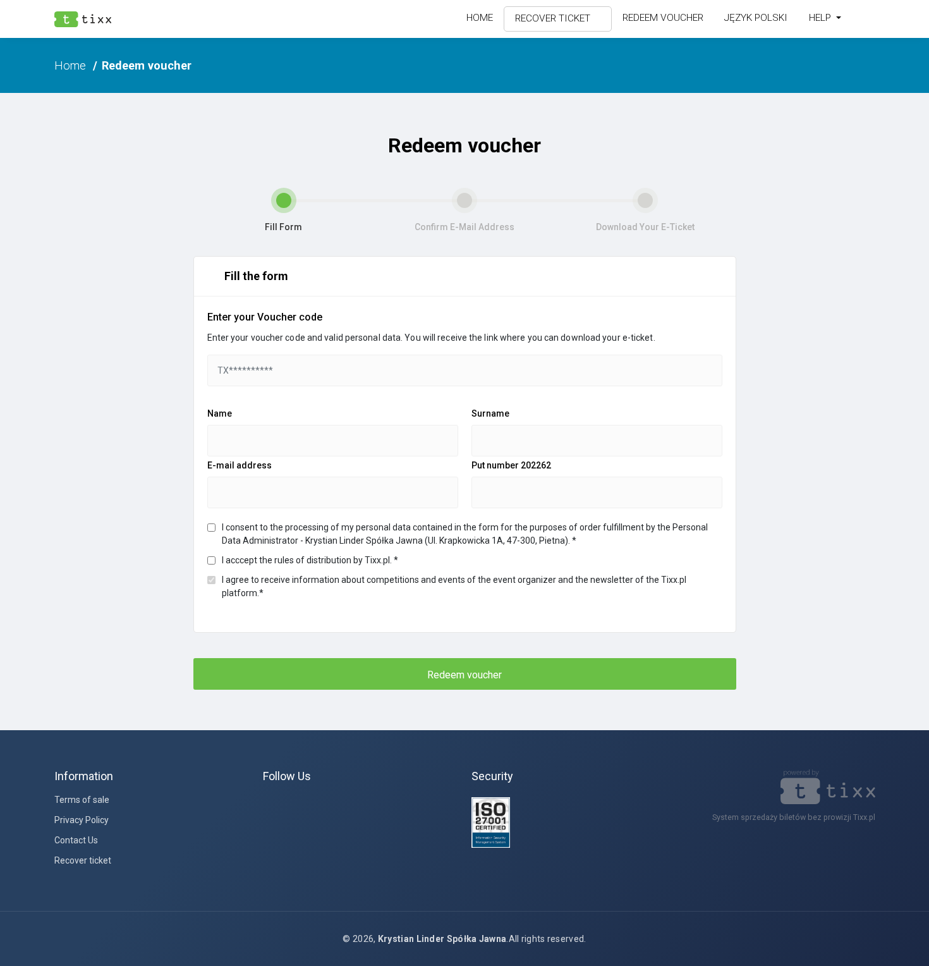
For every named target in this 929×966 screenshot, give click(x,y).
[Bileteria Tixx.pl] (827, 789)
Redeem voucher (662, 17)
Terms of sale (81, 800)
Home (479, 17)
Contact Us (76, 840)
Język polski (755, 17)
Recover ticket (554, 18)
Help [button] (821, 17)
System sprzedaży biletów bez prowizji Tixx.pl (793, 817)
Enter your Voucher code (264, 317)
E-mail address (239, 465)
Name (219, 413)
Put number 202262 (511, 465)
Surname (490, 413)
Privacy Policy (81, 820)
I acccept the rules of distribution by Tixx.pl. (310, 560)
